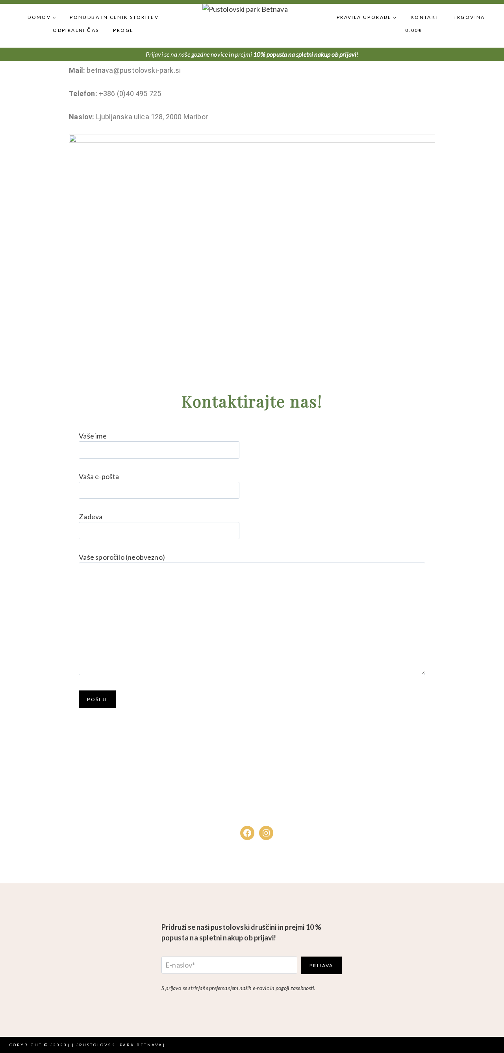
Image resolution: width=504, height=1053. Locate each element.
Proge (123, 30)
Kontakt (425, 17)
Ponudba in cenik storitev (114, 17)
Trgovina (469, 17)
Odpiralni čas (76, 30)
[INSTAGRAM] (266, 833)
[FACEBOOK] (247, 833)
